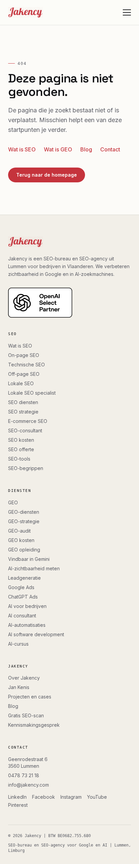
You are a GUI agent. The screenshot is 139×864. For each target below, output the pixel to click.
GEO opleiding (24, 549)
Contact (110, 149)
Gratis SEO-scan (26, 715)
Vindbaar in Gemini (29, 559)
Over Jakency (24, 678)
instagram (71, 797)
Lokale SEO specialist (32, 393)
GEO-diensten (23, 512)
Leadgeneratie (24, 578)
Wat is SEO (22, 149)
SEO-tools (19, 459)
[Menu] (127, 12)
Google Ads (21, 587)
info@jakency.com (28, 785)
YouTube (97, 797)
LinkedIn (17, 797)
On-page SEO (23, 355)
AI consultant (22, 615)
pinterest (18, 805)
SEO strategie (23, 412)
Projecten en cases (29, 696)
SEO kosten (21, 440)
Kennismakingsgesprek (34, 725)
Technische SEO (26, 364)
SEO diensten (23, 402)
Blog (86, 149)
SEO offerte (21, 449)
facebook (43, 797)
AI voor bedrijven (27, 606)
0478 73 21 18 (23, 775)
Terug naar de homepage (46, 175)
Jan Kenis (18, 687)
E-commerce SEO (27, 421)
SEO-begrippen (25, 468)
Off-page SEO (23, 374)
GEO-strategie (23, 521)
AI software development (36, 634)
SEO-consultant (25, 430)
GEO (13, 502)
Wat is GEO (58, 149)
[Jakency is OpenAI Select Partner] (69, 303)
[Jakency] (25, 12)
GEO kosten (21, 540)
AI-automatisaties (27, 625)
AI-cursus (18, 644)
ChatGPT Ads (23, 597)
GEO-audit (19, 531)
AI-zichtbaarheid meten (34, 568)
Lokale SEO (21, 383)
